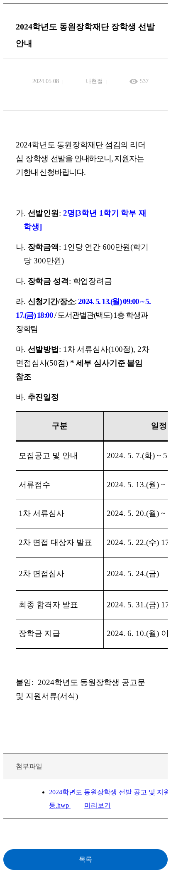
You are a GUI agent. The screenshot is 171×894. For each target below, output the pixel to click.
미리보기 (97, 805)
